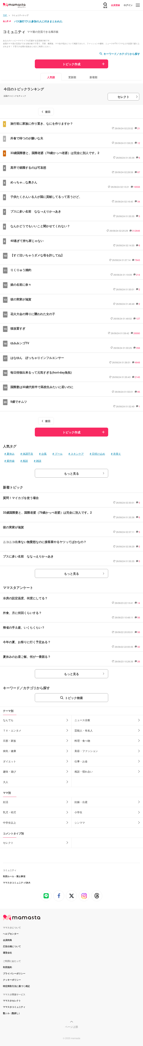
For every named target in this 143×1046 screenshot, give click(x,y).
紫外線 (11, 461)
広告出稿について (12, 946)
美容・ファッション (86, 751)
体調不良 (28, 453)
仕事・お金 (81, 761)
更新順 (72, 77)
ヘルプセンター (11, 934)
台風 (44, 453)
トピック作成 (71, 64)
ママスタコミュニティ (14, 1007)
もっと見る (71, 473)
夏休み (11, 453)
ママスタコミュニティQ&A (16, 882)
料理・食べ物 (82, 740)
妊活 (5, 802)
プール (59, 453)
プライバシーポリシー (14, 973)
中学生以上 (9, 822)
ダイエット (9, 761)
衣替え (117, 453)
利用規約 (7, 967)
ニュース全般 (82, 720)
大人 (5, 782)
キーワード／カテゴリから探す (122, 53)
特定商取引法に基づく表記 (16, 986)
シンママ (79, 822)
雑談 (38, 461)
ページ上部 (71, 1027)
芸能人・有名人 (83, 730)
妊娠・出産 (81, 802)
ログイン (128, 5)
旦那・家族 (9, 740)
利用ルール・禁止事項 (14, 876)
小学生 (78, 812)
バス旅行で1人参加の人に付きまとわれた (38, 21)
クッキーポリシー (12, 980)
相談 (25, 461)
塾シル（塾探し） (12, 1013)
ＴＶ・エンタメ (12, 730)
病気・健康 (9, 751)
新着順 (93, 77)
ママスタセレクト (12, 1000)
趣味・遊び (9, 771)
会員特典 (7, 940)
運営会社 (7, 952)
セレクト (123, 97)
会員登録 (115, 5)
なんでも (8, 720)
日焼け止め (98, 453)
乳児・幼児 (9, 812)
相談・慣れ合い (83, 771)
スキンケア (77, 453)
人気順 (51, 77)
